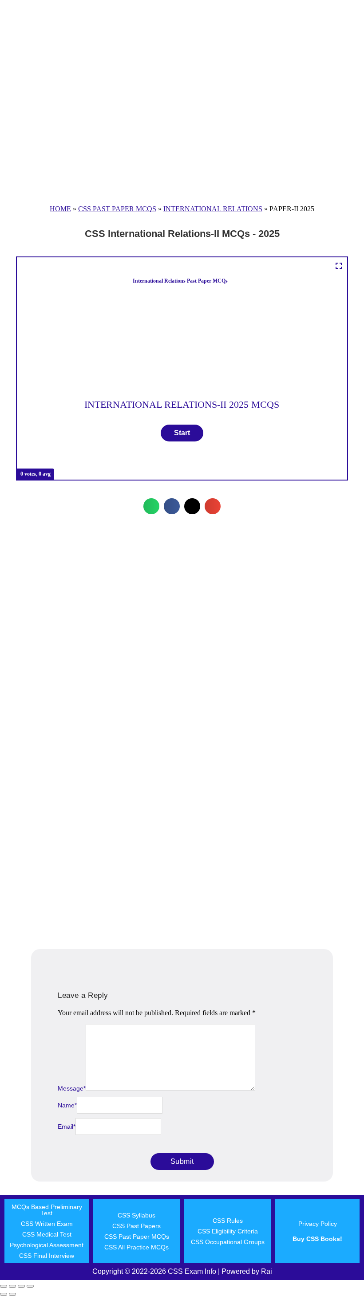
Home (60, 209)
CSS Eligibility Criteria (228, 1231)
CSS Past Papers (136, 1225)
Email (66, 1126)
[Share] (21, 1286)
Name (67, 1105)
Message (72, 1088)
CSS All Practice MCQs (136, 1247)
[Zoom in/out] (3, 1286)
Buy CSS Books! (317, 1238)
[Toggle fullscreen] (12, 1286)
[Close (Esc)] (30, 1286)
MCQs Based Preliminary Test (47, 1210)
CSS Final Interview (46, 1255)
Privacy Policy (317, 1223)
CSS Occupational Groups (228, 1241)
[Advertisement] (182, 122)
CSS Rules (228, 1220)
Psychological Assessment (46, 1245)
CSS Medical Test (46, 1234)
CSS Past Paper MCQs (117, 209)
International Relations (212, 209)
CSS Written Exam (47, 1223)
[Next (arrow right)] (12, 1294)
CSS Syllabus (136, 1215)
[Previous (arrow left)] (3, 1294)
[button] (151, 506)
